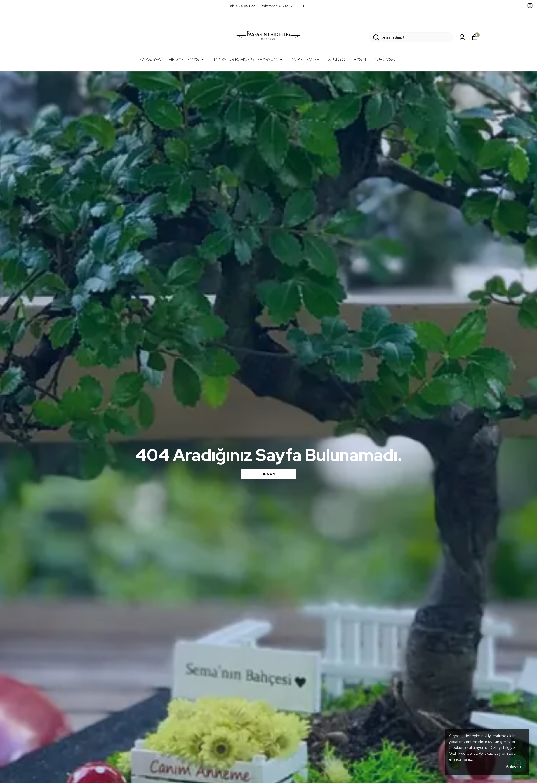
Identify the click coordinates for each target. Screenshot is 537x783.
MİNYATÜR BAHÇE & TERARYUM (245, 59)
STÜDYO (336, 59)
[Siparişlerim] (462, 37)
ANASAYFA (150, 59)
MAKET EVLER (305, 59)
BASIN (360, 59)
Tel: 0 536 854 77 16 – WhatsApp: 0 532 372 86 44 (266, 6)
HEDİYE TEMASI (184, 59)
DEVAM (268, 474)
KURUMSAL (385, 59)
